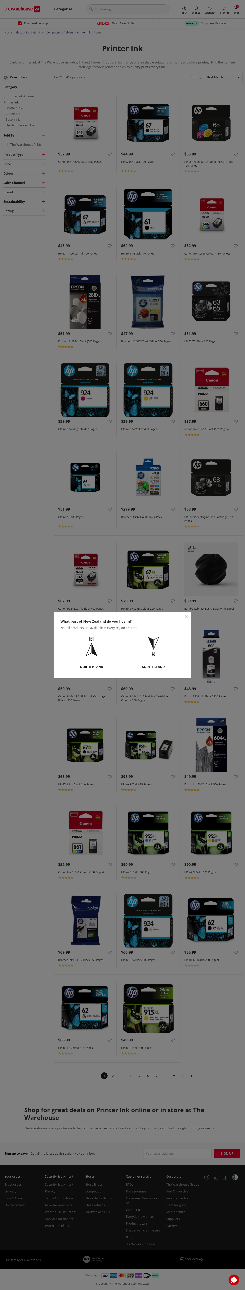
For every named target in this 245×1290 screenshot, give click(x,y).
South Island (153, 667)
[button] (234, 1280)
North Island (91, 667)
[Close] (186, 616)
